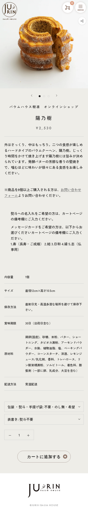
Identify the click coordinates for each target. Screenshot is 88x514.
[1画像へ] (40, 96)
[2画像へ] (44, 96)
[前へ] (31, 95)
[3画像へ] (49, 96)
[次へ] (56, 95)
